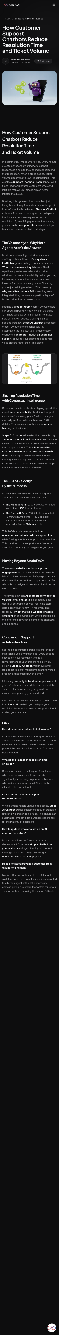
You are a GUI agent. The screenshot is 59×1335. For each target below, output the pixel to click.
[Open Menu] (54, 5)
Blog (8, 19)
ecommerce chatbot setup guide (21, 856)
